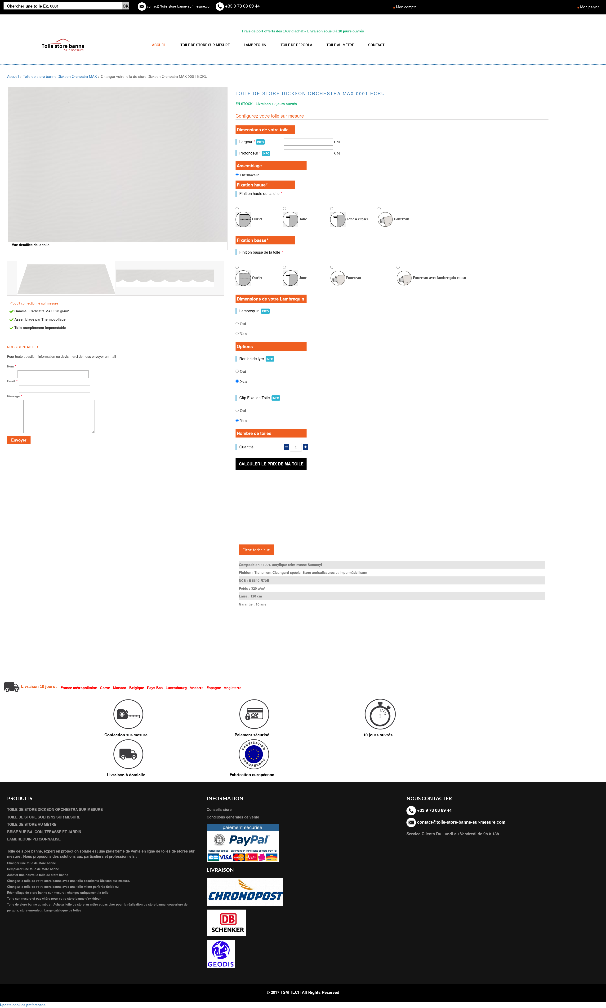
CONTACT (376, 45)
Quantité (246, 447)
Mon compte (406, 6)
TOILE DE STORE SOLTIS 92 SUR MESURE (43, 817)
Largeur (251, 141)
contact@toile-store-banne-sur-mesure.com (179, 6)
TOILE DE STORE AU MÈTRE (31, 824)
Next (234, 154)
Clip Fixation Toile (259, 397)
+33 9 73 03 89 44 (242, 6)
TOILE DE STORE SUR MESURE (205, 45)
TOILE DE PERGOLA (296, 45)
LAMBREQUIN (255, 45)
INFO (260, 142)
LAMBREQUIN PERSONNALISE (34, 839)
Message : (15, 396)
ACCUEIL (159, 45)
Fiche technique (256, 550)
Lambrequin (254, 311)
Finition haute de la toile (260, 193)
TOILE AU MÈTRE (340, 45)
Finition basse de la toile (261, 252)
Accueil (13, 76)
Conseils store (219, 809)
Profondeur (254, 153)
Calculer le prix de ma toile (271, 464)
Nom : (12, 366)
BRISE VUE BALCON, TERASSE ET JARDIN (44, 831)
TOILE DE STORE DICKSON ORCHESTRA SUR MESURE (55, 809)
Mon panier (589, 6)
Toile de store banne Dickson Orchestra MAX (60, 76)
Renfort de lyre (256, 358)
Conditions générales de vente (233, 817)
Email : (13, 381)
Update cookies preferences (22, 1004)
